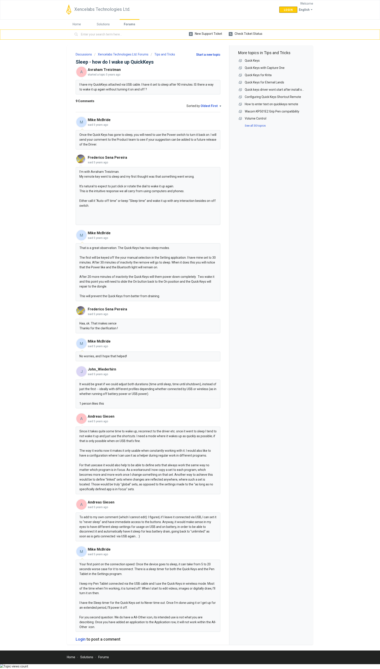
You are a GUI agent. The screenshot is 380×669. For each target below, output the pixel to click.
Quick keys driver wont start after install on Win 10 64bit (283, 89)
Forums (129, 24)
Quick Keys (252, 60)
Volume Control (255, 118)
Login (81, 639)
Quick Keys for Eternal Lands (264, 82)
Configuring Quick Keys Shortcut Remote (273, 97)
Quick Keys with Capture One (265, 68)
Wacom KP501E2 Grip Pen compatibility (272, 111)
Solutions (103, 24)
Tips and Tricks (164, 54)
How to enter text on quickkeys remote (271, 104)
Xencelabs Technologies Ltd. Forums (123, 54)
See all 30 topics (255, 125)
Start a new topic (208, 54)
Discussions (84, 54)
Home (77, 24)
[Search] (76, 34)
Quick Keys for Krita (258, 75)
